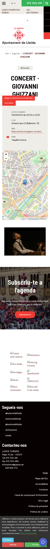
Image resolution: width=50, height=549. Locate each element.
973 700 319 (34, 3)
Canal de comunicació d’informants (31, 495)
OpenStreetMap (33, 219)
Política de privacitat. (28, 533)
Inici (7, 53)
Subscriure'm (25, 314)
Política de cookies (39, 511)
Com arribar (8, 103)
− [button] (6, 158)
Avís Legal (43, 500)
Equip (45, 473)
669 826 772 (11, 468)
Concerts (25, 68)
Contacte (43, 489)
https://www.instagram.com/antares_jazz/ (27, 131)
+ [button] (6, 154)
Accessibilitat (41, 484)
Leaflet (23, 219)
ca (12, 3)
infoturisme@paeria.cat (13, 464)
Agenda (16, 53)
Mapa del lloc (41, 478)
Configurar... (8, 540)
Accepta (35, 544)
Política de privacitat (38, 506)
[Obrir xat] (43, 542)
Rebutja (13, 544)
